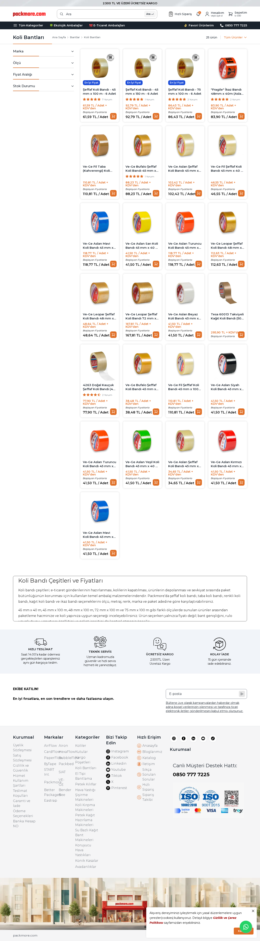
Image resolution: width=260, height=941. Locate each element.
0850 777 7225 (191, 774)
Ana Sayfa (59, 37)
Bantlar (75, 37)
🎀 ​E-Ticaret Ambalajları (107, 25)
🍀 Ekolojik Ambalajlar (66, 25)
